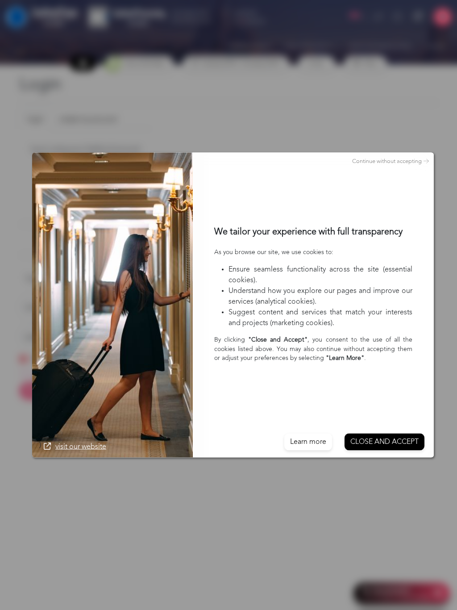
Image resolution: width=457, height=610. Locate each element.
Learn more (308, 442)
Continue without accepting (387, 161)
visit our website (80, 447)
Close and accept (384, 442)
